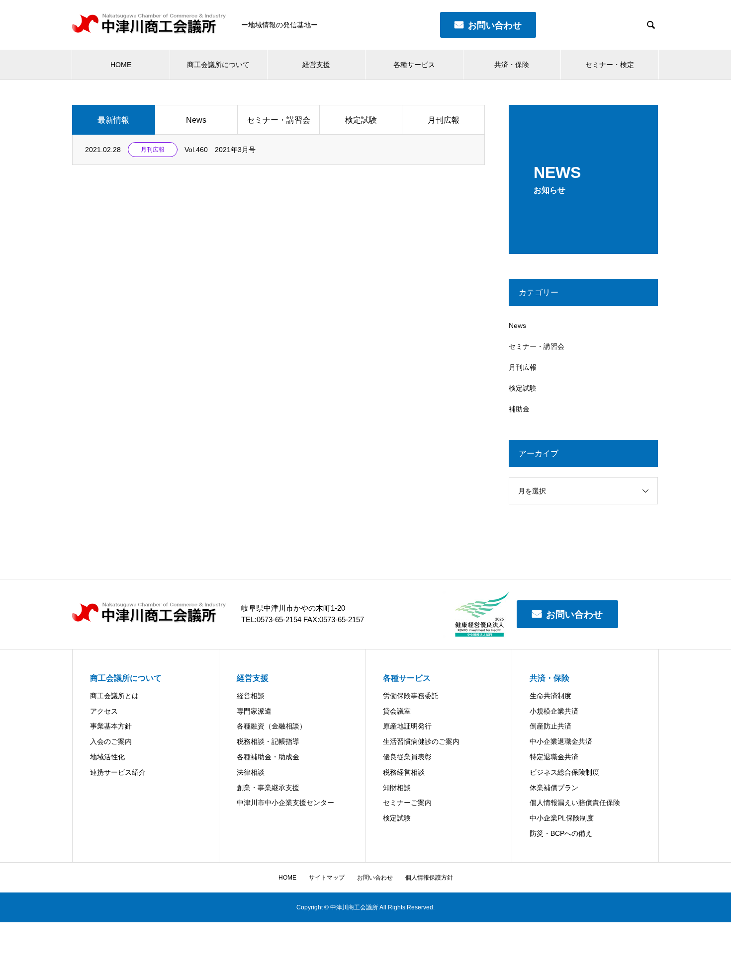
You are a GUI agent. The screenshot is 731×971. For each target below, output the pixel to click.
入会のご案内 (111, 741)
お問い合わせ (574, 614)
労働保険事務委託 (411, 696)
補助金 (519, 409)
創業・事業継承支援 (268, 788)
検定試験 (361, 120)
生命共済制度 (550, 696)
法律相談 (251, 772)
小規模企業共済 (554, 711)
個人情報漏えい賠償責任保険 (575, 803)
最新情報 (113, 120)
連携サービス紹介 (118, 772)
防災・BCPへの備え (561, 833)
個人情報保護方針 (429, 877)
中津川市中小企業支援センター (285, 803)
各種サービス (414, 65)
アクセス (104, 711)
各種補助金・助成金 (268, 757)
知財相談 (397, 788)
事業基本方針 (111, 726)
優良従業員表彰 (407, 757)
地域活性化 (107, 757)
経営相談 (251, 696)
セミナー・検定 (609, 65)
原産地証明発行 (407, 726)
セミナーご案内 (407, 803)
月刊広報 (443, 120)
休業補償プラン (554, 788)
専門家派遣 (254, 711)
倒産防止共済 (550, 726)
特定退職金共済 (554, 757)
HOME (120, 65)
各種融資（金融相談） (271, 726)
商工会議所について (218, 65)
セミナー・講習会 (278, 120)
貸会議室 (397, 711)
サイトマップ (327, 877)
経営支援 (316, 65)
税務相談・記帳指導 (268, 741)
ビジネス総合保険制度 (564, 772)
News (196, 120)
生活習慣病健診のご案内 (421, 741)
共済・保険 (511, 65)
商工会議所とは (114, 696)
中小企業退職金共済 (561, 741)
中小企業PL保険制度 (562, 818)
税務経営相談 (404, 772)
